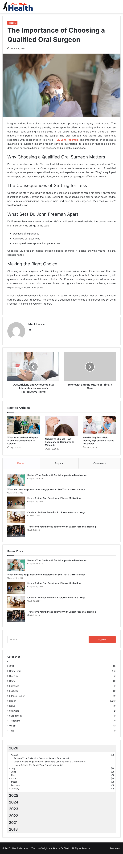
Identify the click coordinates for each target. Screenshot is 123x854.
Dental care (15, 671)
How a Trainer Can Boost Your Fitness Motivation (54, 498)
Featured (13, 691)
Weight (12, 725)
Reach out (115, 848)
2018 (13, 829)
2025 (13, 795)
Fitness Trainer (17, 696)
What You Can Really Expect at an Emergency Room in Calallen (22, 440)
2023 (13, 809)
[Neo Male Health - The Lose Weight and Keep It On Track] (17, 6)
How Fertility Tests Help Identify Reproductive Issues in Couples (98, 440)
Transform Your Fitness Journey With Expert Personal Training (61, 526)
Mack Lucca (36, 324)
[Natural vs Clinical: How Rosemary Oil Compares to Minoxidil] (61, 426)
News (12, 706)
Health (12, 22)
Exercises (14, 686)
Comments (99, 463)
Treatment (14, 720)
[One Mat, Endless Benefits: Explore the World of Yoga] (16, 517)
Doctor (12, 681)
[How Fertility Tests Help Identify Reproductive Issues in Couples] (99, 425)
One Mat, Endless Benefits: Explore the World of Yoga (56, 512)
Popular (59, 463)
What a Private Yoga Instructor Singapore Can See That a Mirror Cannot (46, 489)
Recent (21, 463)
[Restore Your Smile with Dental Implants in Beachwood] (16, 480)
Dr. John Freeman (67, 139)
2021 (13, 822)
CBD (11, 666)
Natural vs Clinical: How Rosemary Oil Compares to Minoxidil (59, 442)
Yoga (11, 730)
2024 (13, 802)
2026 (13, 748)
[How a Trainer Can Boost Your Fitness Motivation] (16, 503)
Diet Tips (13, 676)
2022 (13, 816)
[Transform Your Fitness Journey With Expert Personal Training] (16, 531)
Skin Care (14, 711)
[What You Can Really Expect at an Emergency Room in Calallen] (23, 425)
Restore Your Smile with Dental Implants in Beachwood (57, 475)
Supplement (15, 715)
